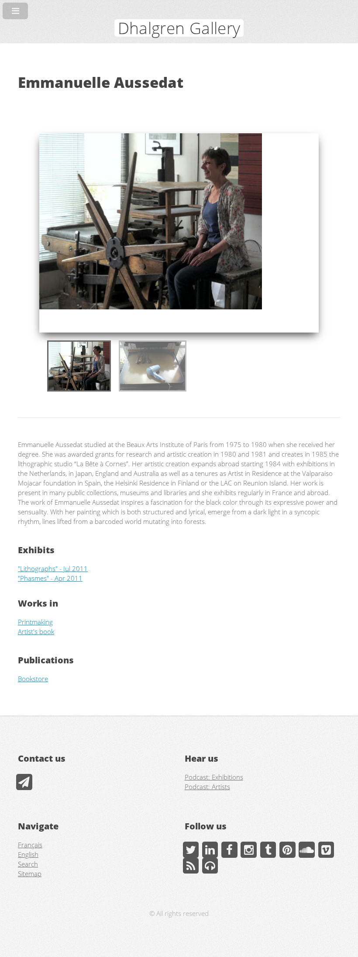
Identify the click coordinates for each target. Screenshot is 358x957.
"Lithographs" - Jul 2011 (53, 568)
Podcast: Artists (207, 786)
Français (30, 844)
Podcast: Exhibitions (214, 777)
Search (28, 864)
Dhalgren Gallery (179, 28)
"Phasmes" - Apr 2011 (50, 578)
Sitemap (29, 873)
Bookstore (33, 678)
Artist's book (36, 631)
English (28, 854)
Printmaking (35, 621)
